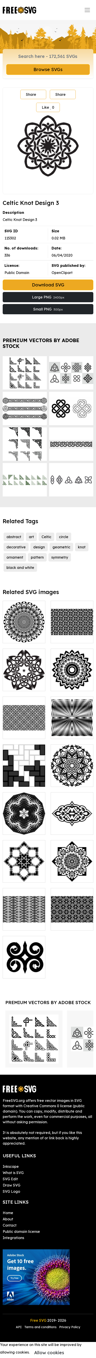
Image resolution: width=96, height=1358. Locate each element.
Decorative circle (22, 637)
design (39, 547)
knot (82, 547)
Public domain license (21, 1231)
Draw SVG (11, 1185)
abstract (13, 537)
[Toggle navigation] (87, 10)
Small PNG (48, 309)
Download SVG (48, 285)
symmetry (59, 557)
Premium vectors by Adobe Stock (41, 343)
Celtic (46, 537)
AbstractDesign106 (72, 780)
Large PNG (48, 297)
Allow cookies (49, 1352)
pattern (37, 557)
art (31, 537)
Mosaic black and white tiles (24, 778)
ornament (14, 557)
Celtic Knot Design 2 (24, 682)
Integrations (13, 1237)
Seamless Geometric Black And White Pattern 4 (72, 629)
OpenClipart (62, 272)
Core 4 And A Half (71, 685)
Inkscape (11, 1166)
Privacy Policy (69, 1327)
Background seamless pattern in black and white (24, 727)
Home (8, 1213)
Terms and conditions (40, 1327)
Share (31, 94)
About (8, 1219)
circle (63, 537)
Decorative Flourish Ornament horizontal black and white (72, 820)
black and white (20, 567)
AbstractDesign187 (24, 828)
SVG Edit (10, 1179)
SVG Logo (11, 1191)
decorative (16, 547)
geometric (61, 547)
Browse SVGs (48, 69)
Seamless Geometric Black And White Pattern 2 (72, 916)
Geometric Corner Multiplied (24, 874)
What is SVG (13, 1172)
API (19, 1327)
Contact (10, 1225)
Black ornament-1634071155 (24, 969)
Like (48, 107)
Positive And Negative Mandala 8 (72, 871)
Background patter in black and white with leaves (24, 916)
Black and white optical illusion (72, 730)
